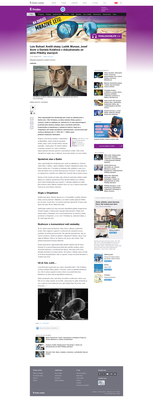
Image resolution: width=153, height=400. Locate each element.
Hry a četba (87, 14)
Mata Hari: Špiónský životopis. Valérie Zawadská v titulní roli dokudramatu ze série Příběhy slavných (111, 179)
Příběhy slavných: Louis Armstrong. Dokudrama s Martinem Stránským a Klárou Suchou (112, 188)
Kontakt (78, 383)
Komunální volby (38, 375)
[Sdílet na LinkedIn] (32, 127)
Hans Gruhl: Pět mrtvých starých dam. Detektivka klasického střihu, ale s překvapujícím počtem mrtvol (112, 104)
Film (31, 14)
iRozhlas (54, 3)
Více (115, 14)
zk (40, 323)
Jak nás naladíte (81, 373)
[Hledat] (121, 3)
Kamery (103, 10)
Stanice (85, 3)
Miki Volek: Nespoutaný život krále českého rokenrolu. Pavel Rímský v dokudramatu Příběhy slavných (112, 158)
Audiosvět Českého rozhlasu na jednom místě (106, 139)
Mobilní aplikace (59, 380)
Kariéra (78, 380)
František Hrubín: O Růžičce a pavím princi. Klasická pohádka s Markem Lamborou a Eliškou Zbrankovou (113, 94)
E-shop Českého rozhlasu (104, 198)
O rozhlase (95, 3)
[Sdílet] (34, 113)
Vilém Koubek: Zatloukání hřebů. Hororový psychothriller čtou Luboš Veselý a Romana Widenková (113, 76)
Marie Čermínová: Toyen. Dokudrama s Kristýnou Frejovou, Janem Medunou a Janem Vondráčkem (66, 338)
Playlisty (66, 14)
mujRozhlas (74, 3)
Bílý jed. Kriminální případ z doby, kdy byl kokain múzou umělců (113, 84)
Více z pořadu (99, 153)
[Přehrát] (33, 107)
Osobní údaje (101, 391)
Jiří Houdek (45, 323)
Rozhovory (97, 14)
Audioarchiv (104, 9)
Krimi (105, 126)
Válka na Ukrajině (38, 373)
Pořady (48, 14)
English (118, 391)
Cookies (94, 391)
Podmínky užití (111, 391)
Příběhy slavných (48, 56)
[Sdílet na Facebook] (32, 119)
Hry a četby (98, 126)
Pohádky (98, 129)
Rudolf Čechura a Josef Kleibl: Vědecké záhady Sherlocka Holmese (112, 112)
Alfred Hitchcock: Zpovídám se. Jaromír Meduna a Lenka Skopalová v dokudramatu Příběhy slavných (113, 168)
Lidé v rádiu (79, 378)
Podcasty (57, 378)
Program (63, 3)
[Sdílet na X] (32, 123)
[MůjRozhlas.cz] (33, 63)
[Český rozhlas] (37, 3)
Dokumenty (107, 14)
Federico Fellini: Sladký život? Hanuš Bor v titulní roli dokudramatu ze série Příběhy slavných (64, 345)
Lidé (72, 14)
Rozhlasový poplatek (82, 385)
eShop (35, 380)
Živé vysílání (98, 132)
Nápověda (79, 375)
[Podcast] (31, 113)
